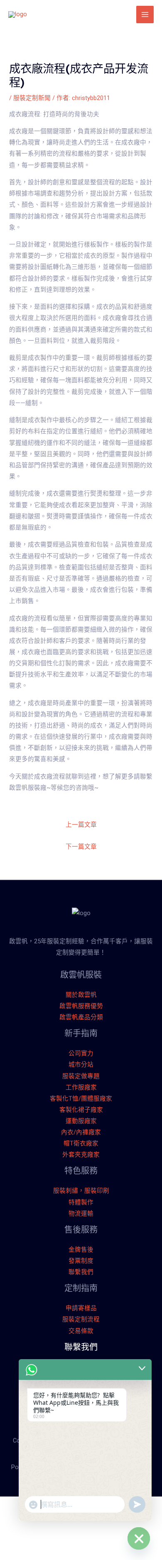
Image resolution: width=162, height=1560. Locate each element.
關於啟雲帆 (81, 994)
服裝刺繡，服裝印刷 (81, 1190)
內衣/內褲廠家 (81, 1132)
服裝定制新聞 (32, 98)
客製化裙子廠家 (81, 1109)
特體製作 (81, 1202)
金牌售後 (81, 1249)
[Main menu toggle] (145, 14)
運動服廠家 (81, 1121)
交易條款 (81, 1331)
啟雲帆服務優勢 (81, 1006)
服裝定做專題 (81, 1076)
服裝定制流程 (81, 1319)
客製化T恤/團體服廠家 (81, 1098)
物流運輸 (81, 1213)
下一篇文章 (81, 846)
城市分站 (81, 1064)
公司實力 (81, 1053)
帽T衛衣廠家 (81, 1143)
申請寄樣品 (81, 1308)
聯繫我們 (81, 1272)
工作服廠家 (81, 1087)
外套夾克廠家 (81, 1154)
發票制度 (81, 1261)
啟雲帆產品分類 (81, 1017)
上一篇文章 (81, 824)
